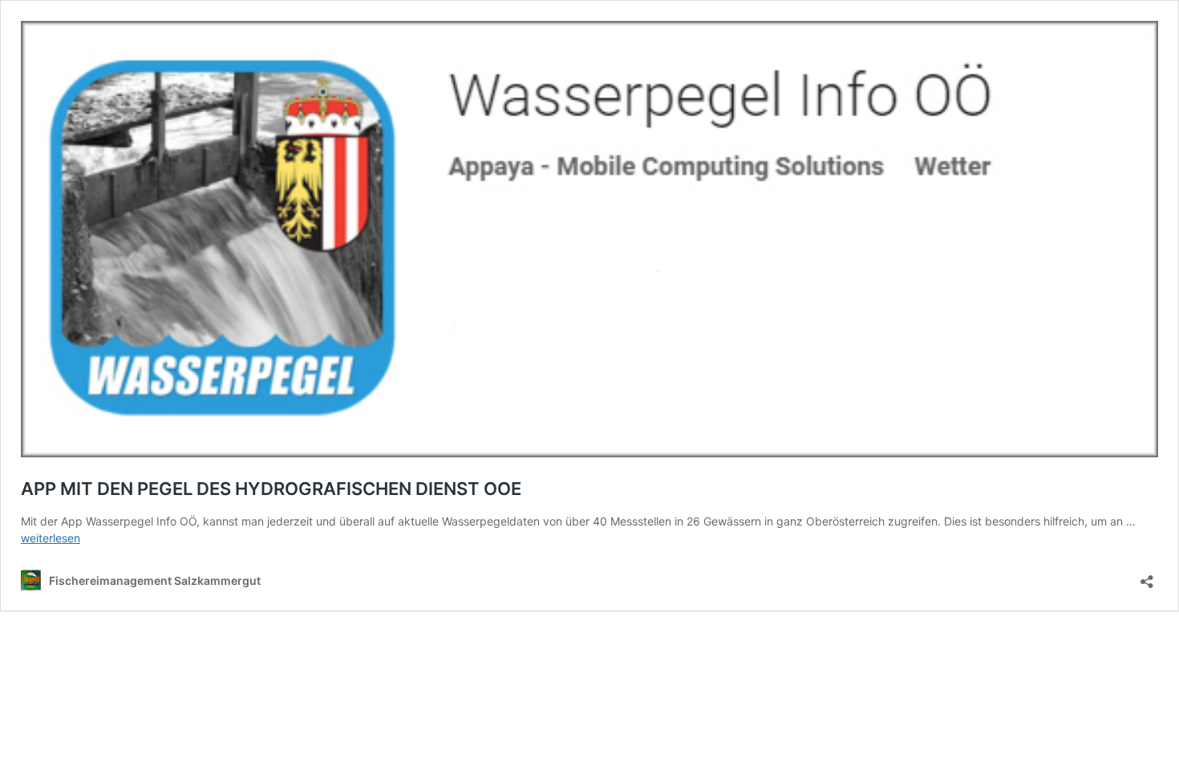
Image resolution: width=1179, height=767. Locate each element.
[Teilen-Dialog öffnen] (1147, 576)
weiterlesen (50, 538)
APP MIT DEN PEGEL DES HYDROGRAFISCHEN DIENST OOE (271, 488)
